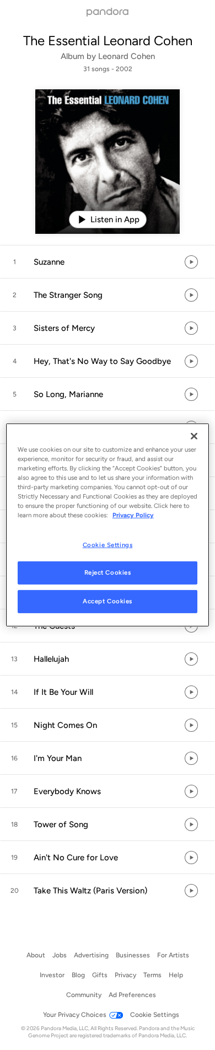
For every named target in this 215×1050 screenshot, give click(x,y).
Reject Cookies (107, 572)
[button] (107, 261)
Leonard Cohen (126, 56)
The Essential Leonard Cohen (107, 41)
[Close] (194, 436)
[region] (108, 525)
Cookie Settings (108, 544)
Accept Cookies (107, 601)
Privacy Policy (133, 515)
